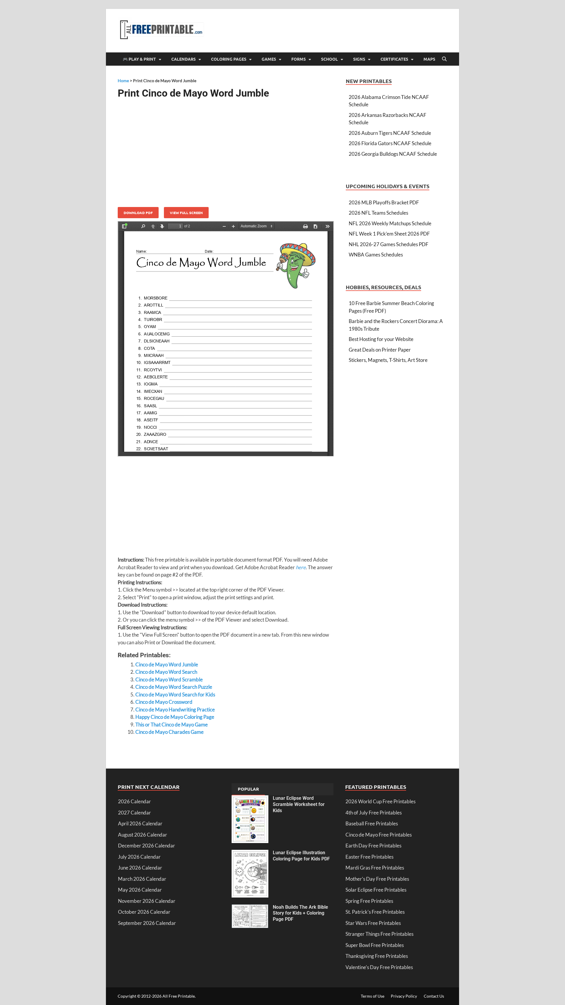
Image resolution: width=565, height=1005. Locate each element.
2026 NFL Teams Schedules (378, 213)
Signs (359, 59)
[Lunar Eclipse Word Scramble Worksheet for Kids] (250, 799)
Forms (298, 59)
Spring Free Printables (369, 901)
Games (269, 59)
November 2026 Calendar (146, 901)
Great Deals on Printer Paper (380, 350)
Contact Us (434, 996)
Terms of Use (372, 996)
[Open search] (444, 59)
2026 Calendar (134, 801)
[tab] (248, 789)
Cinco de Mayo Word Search (166, 672)
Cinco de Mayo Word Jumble (166, 664)
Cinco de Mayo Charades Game (169, 732)
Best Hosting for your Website (381, 339)
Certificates (394, 59)
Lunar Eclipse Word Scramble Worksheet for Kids (299, 804)
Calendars (183, 59)
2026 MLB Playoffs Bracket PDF (384, 202)
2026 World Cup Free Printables (380, 801)
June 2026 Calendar (140, 868)
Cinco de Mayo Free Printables (378, 835)
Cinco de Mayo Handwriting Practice (175, 709)
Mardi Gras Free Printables (374, 868)
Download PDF (138, 212)
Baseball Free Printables (371, 823)
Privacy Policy (404, 996)
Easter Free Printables (369, 857)
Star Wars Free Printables (373, 923)
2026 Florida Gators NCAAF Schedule (390, 143)
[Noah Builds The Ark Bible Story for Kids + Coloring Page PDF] (250, 908)
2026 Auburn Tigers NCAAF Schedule (390, 133)
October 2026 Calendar (144, 912)
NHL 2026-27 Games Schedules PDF (388, 244)
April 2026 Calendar (140, 823)
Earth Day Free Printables (373, 845)
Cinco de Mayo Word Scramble (169, 679)
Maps (429, 59)
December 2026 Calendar (146, 845)
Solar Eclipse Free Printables (375, 890)
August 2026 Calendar (142, 835)
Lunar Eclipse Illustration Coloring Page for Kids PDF (301, 856)
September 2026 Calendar (147, 923)
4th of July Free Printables (373, 812)
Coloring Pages (228, 59)
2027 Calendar (134, 812)
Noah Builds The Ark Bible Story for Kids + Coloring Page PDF (300, 913)
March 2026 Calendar (142, 879)
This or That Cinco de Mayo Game (171, 724)
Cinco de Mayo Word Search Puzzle (173, 687)
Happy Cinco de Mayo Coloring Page (174, 717)
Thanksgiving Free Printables (376, 956)
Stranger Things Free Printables (379, 934)
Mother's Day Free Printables (377, 879)
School (329, 59)
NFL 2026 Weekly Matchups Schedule (390, 223)
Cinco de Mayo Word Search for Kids (175, 694)
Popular (248, 789)
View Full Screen (186, 212)
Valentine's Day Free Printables (379, 967)
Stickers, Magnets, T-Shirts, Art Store (388, 360)
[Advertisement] (226, 151)
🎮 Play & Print (139, 59)
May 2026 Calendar (140, 890)
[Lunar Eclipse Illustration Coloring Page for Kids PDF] (250, 853)
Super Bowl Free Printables (374, 945)
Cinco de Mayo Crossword (163, 702)
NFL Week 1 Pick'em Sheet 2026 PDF (389, 234)
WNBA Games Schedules (376, 254)
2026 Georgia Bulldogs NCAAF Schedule (393, 154)
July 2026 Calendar (139, 857)
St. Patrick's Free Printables (375, 912)
